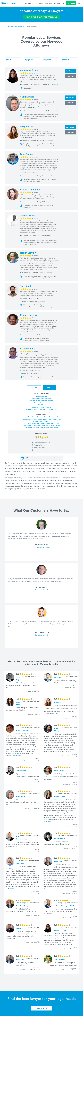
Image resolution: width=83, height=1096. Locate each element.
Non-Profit (65, 60)
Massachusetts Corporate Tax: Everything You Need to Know (42, 425)
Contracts (8, 60)
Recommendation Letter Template (41, 398)
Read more (17, 755)
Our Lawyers (39, 3)
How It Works (29, 3)
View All (34, 388)
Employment (28, 60)
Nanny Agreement (41, 396)
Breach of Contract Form (41, 403)
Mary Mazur (26, 126)
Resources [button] (48, 3)
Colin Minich (27, 96)
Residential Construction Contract (41, 407)
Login (78, 3)
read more (31, 107)
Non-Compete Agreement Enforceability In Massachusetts (41, 427)
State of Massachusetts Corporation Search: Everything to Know (42, 417)
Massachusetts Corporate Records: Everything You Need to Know (41, 419)
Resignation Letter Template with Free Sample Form (41, 409)
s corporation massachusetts (41, 421)
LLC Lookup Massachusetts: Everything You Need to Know (41, 423)
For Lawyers (57, 3)
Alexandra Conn (29, 70)
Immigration (47, 60)
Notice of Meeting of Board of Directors (41, 400)
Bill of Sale (41, 405)
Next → (49, 388)
